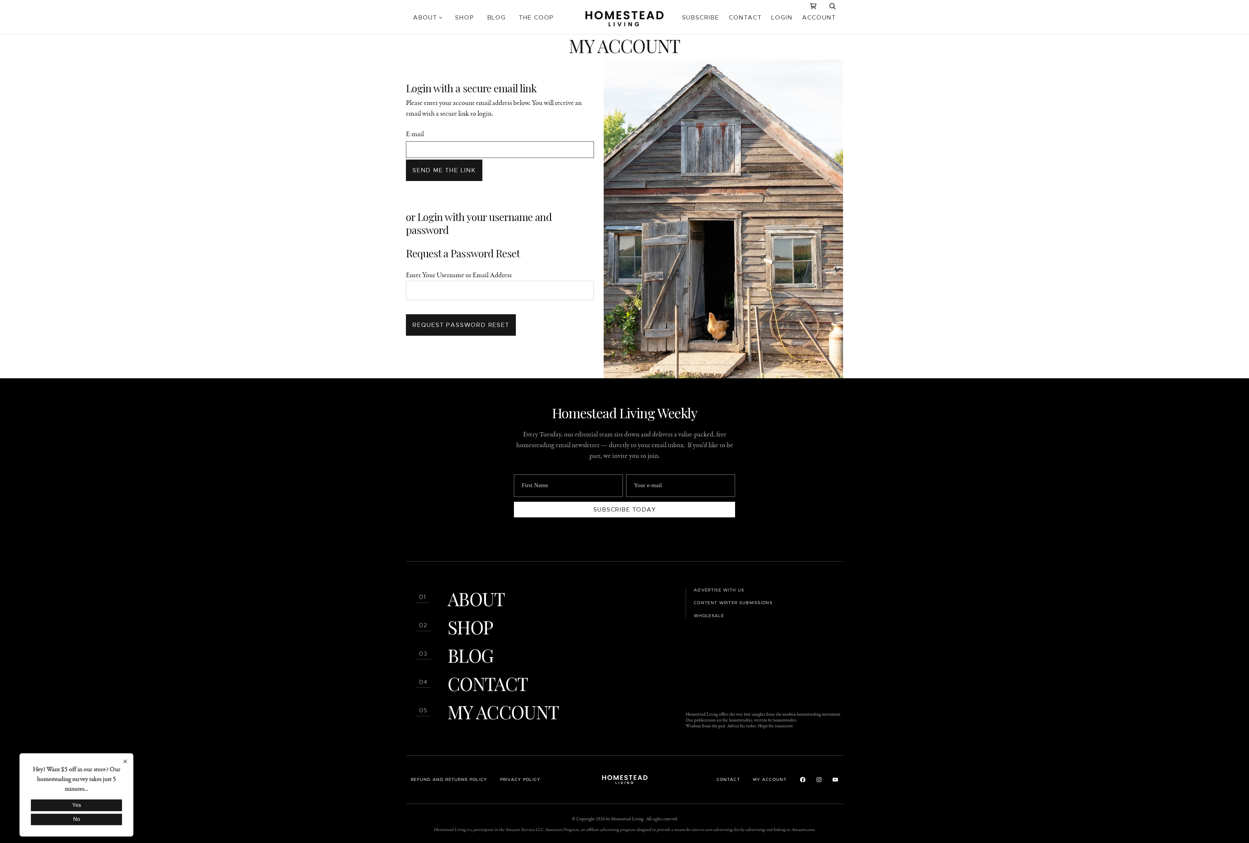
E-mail (415, 134)
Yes (76, 805)
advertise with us (719, 590)
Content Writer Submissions (733, 602)
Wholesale (709, 615)
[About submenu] (440, 17)
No (76, 819)
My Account (503, 711)
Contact (488, 683)
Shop (470, 627)
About (476, 598)
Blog (470, 655)
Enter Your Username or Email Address (459, 275)
